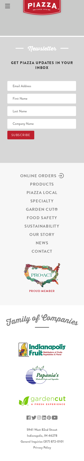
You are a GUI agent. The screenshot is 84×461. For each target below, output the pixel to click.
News (42, 243)
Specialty (42, 201)
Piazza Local (42, 192)
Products (42, 184)
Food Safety (42, 217)
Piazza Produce (42, 9)
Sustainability (41, 226)
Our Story (41, 234)
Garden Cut (42, 209)
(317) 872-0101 (53, 441)
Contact (42, 251)
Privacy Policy (42, 447)
